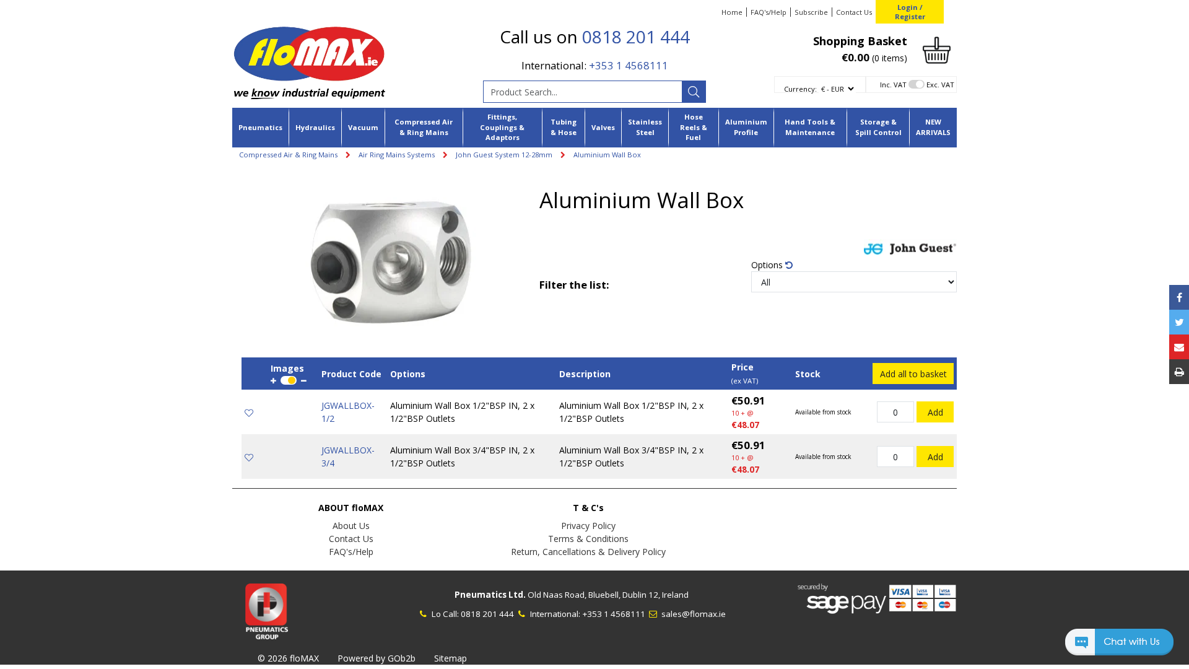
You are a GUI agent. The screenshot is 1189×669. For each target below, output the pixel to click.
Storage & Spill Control (878, 127)
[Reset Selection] (789, 265)
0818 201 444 (636, 36)
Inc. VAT (893, 84)
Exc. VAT (940, 84)
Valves (603, 127)
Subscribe (811, 12)
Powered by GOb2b (377, 658)
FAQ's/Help (768, 12)
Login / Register (910, 11)
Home (732, 12)
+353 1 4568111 (628, 65)
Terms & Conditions (588, 538)
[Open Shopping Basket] (937, 49)
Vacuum (363, 127)
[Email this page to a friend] (1179, 346)
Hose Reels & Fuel (693, 127)
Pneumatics (260, 127)
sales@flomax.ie (693, 613)
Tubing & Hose (564, 127)
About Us (351, 525)
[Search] (693, 91)
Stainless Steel (645, 127)
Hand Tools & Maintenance (810, 127)
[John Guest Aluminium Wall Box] (390, 262)
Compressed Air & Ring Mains (423, 127)
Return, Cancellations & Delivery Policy (588, 552)
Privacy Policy (588, 525)
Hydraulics (315, 127)
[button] (1119, 648)
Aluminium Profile (746, 127)
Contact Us (854, 12)
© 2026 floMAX (288, 658)
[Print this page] (1179, 371)
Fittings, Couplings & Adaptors (502, 127)
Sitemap (450, 658)
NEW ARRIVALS (933, 127)
